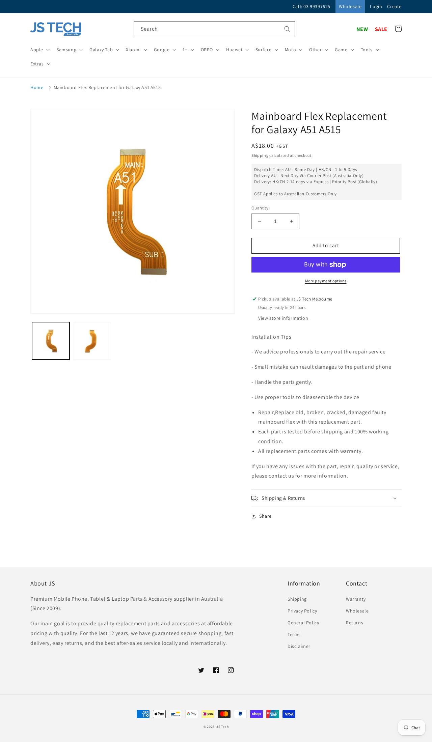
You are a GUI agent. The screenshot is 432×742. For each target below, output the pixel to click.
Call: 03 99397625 (311, 6)
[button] (39, 49)
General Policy (303, 623)
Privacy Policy (302, 611)
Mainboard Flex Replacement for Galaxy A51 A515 (107, 87)
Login (376, 6)
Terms (294, 634)
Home (36, 87)
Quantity (259, 208)
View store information (283, 318)
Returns (354, 623)
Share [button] (265, 516)
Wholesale (350, 6)
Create (394, 6)
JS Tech (222, 726)
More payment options (326, 280)
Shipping (260, 155)
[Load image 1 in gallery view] (51, 341)
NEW (362, 29)
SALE (381, 29)
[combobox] (214, 29)
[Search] (287, 29)
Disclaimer (299, 646)
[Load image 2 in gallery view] (91, 341)
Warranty (356, 599)
